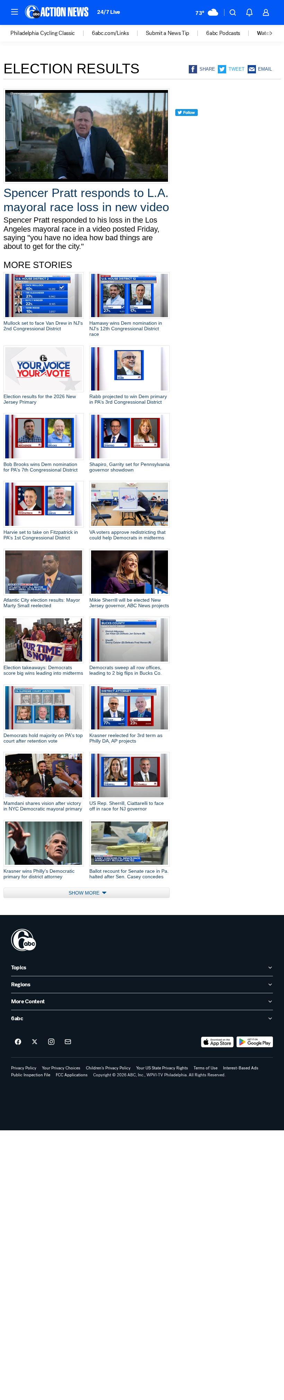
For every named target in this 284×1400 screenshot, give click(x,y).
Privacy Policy (23, 1068)
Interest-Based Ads (240, 1068)
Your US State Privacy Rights (162, 1068)
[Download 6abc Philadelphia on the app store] (217, 1042)
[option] (51, 33)
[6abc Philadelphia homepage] (57, 12)
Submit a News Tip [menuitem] (167, 33)
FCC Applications (72, 1075)
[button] (14, 12)
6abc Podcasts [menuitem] (223, 33)
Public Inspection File (30, 1075)
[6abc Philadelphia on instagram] (51, 1042)
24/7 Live (108, 12)
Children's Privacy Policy (108, 1068)
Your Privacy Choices (61, 1068)
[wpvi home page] (23, 940)
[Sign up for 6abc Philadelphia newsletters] (68, 1042)
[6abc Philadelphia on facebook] (18, 1042)
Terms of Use (206, 1068)
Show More (85, 893)
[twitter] (186, 125)
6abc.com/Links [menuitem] (110, 33)
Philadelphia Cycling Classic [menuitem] (42, 33)
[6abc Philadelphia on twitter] (35, 1042)
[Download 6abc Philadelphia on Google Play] (255, 1042)
